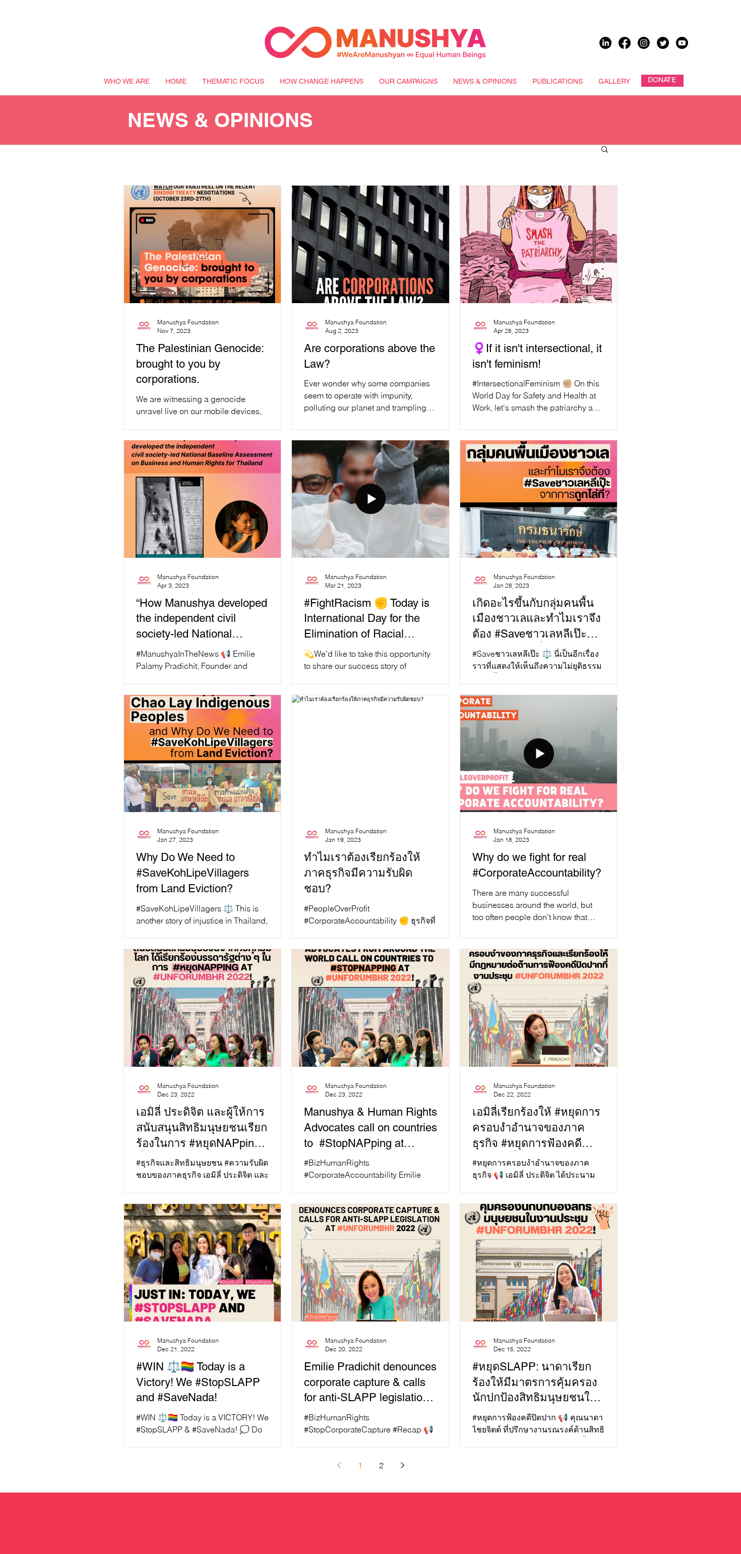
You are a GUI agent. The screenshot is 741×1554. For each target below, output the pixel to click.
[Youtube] (682, 43)
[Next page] (402, 1465)
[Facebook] (625, 43)
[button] (604, 150)
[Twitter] (663, 43)
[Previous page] (339, 1465)
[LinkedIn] (605, 43)
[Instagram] (644, 43)
